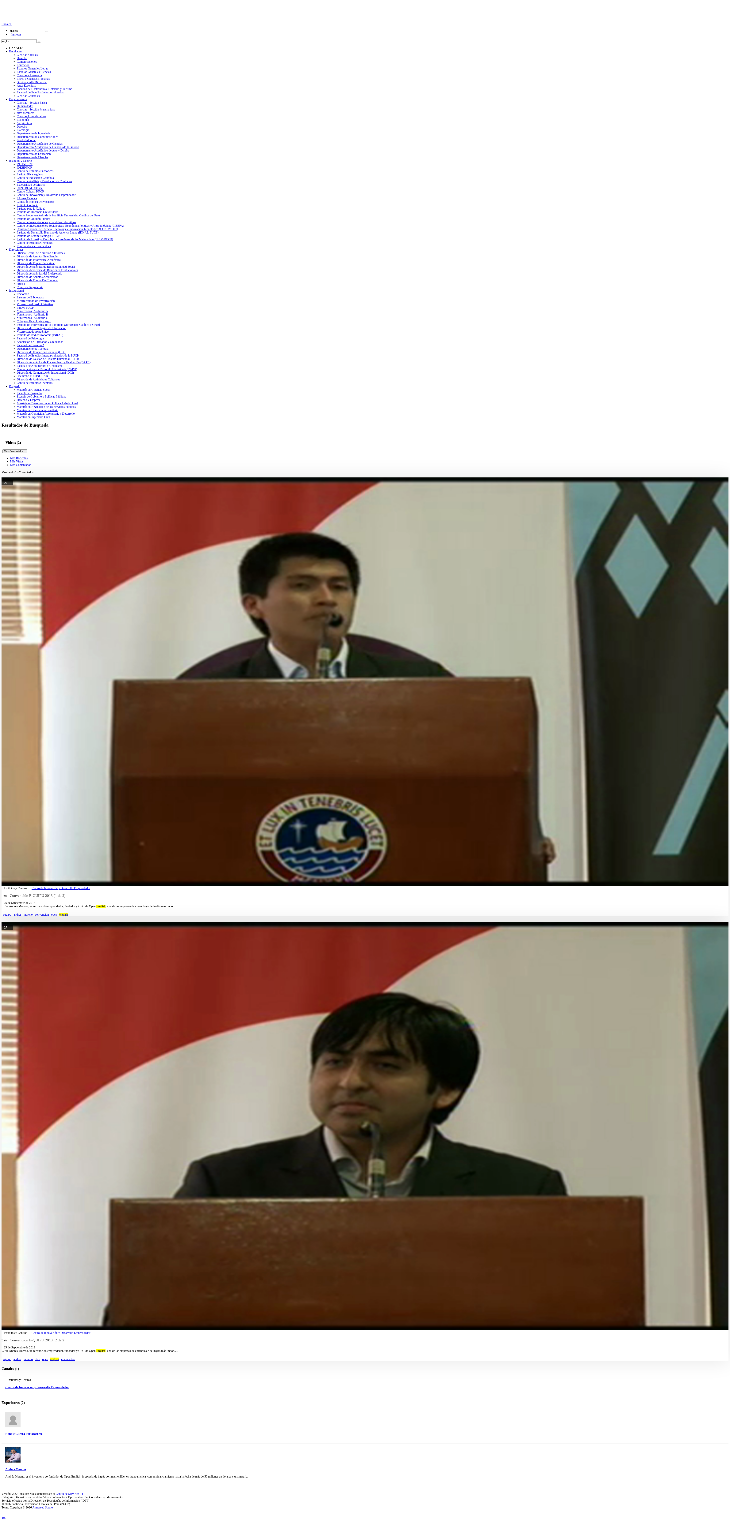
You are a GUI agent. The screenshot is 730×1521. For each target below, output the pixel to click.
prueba (21, 283)
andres (17, 914)
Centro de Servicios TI (69, 1493)
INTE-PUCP (25, 164)
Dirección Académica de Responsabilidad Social (46, 266)
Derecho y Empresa (28, 400)
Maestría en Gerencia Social (33, 389)
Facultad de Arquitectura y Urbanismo (40, 365)
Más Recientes (19, 458)
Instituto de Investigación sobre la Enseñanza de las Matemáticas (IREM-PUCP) (65, 239)
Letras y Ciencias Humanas (33, 78)
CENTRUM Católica (30, 188)
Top (4, 1517)
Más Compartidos (15, 451)
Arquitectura (24, 123)
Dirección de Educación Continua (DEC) (41, 352)
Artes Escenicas (26, 85)
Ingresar (15, 34)
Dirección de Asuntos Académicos (37, 276)
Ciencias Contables (28, 95)
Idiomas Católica (27, 198)
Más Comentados (20, 464)
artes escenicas (25, 112)
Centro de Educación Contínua (35, 177)
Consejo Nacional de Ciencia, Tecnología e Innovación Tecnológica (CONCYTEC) (67, 229)
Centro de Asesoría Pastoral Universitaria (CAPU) (47, 369)
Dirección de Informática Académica (39, 259)
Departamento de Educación (34, 153)
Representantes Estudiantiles (34, 246)
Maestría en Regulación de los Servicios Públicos (46, 406)
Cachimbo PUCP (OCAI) (32, 376)
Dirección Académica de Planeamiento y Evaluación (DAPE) (53, 362)
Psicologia (23, 130)
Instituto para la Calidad (31, 208)
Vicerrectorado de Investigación (36, 300)
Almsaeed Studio (42, 1507)
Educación (23, 65)
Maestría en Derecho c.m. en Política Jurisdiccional (47, 403)
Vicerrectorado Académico (33, 331)
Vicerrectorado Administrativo (35, 304)
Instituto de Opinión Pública (33, 218)
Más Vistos (16, 461)
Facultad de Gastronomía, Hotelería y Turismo (44, 89)
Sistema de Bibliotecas (30, 297)
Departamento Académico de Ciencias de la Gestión (48, 147)
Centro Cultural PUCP (30, 191)
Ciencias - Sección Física (32, 102)
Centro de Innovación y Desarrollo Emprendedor (46, 194)
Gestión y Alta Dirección (32, 82)
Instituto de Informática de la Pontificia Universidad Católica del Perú (58, 324)
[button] (7, 24)
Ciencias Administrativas (31, 116)
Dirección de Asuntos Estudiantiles (38, 256)
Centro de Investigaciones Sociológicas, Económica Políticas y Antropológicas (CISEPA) (70, 225)
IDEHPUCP (24, 167)
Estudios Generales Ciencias (34, 71)
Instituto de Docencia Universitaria (37, 212)
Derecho (22, 58)
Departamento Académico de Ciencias (40, 143)
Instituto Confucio (27, 205)
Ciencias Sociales (27, 54)
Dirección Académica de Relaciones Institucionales (47, 270)
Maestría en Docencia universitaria (37, 410)
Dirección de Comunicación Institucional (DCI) (45, 372)
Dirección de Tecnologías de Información (41, 328)
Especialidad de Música (31, 184)
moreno (28, 914)
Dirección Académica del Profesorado (39, 273)
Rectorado (23, 294)
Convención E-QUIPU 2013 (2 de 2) (38, 1340)
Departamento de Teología (32, 348)
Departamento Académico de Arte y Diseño (43, 150)
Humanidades (25, 106)
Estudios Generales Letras (32, 68)
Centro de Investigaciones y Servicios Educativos (46, 222)
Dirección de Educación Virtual (36, 263)
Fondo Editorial (26, 140)
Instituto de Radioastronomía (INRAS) (40, 335)
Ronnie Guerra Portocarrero (24, 1433)
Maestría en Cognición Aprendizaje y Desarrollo (46, 413)
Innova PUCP (25, 307)
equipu (7, 914)
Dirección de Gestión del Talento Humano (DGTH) (48, 359)
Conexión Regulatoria (30, 287)
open (54, 914)
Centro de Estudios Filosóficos (35, 171)
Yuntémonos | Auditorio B (32, 314)
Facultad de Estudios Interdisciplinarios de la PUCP (48, 355)
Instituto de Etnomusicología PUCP (38, 235)
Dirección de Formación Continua (37, 280)
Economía (23, 119)
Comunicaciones (27, 61)
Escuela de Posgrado (29, 393)
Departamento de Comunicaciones (37, 136)
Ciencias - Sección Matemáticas (36, 109)
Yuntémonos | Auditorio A (32, 311)
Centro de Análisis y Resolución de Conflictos (44, 181)
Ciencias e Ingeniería (29, 75)
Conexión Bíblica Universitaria (35, 201)
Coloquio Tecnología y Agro (34, 321)
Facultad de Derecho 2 (30, 345)
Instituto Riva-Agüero (30, 174)
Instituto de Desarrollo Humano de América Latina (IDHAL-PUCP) (57, 232)
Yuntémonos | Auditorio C (32, 318)
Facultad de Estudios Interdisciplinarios (40, 92)
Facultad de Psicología (30, 338)
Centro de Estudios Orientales (34, 242)
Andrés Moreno (15, 1469)
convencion (42, 914)
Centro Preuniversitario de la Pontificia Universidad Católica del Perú (58, 215)
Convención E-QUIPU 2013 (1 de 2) (38, 895)
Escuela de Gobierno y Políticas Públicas (41, 396)
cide (37, 1359)
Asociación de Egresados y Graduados (40, 341)
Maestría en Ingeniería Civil (33, 417)
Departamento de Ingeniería (33, 133)
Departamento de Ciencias (32, 157)
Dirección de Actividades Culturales (38, 379)
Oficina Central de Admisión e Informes (41, 253)
